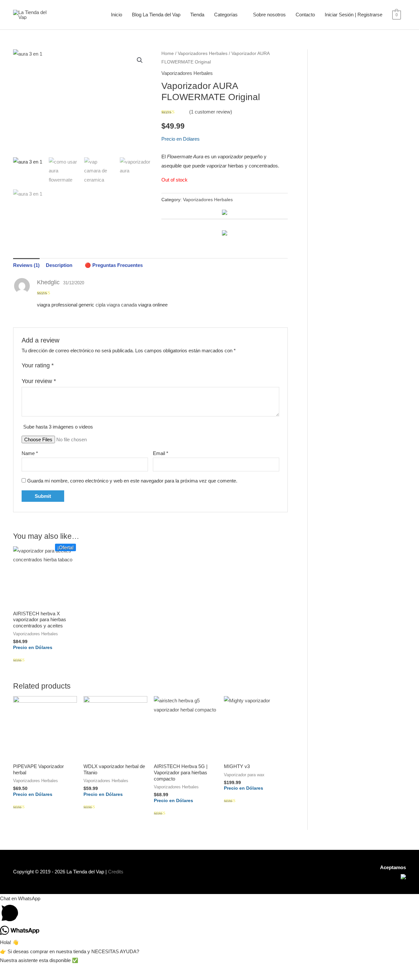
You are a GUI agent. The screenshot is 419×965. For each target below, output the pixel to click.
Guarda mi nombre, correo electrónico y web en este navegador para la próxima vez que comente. (132, 480)
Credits (115, 871)
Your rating (38, 365)
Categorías (226, 14)
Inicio (116, 14)
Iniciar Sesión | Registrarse (353, 14)
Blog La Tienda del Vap (156, 14)
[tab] (26, 265)
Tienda (197, 14)
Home (167, 53)
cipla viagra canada (116, 304)
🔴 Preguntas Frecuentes (114, 265)
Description (59, 265)
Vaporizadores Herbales (203, 53)
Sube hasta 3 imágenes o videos (58, 427)
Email (160, 453)
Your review (39, 381)
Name (30, 453)
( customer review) (210, 111)
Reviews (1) (26, 265)
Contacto (305, 14)
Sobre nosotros (269, 14)
